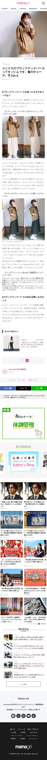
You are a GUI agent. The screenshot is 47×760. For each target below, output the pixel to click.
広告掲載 (23, 732)
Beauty (13, 8)
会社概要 (22, 738)
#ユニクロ (12, 380)
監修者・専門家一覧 (33, 729)
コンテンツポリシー (32, 735)
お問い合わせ (34, 732)
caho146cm (41, 58)
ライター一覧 (21, 729)
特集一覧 (12, 729)
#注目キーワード (33, 380)
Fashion (5, 8)
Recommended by (33, 623)
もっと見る (23, 684)
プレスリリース (33, 738)
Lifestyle (23, 8)
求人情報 (13, 732)
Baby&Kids (33, 8)
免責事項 (13, 738)
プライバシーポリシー (17, 735)
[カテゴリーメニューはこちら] (43, 3)
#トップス (21, 380)
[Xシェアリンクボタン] (18, 716)
